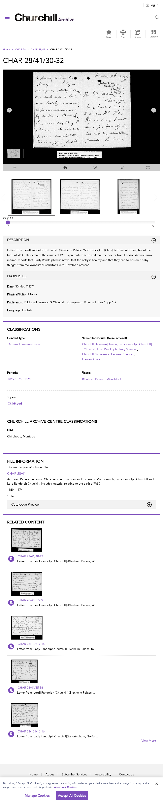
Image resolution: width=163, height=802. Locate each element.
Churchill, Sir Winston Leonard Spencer (107, 354)
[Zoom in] (15, 167)
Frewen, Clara (91, 359)
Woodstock (114, 379)
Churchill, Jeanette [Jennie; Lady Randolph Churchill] (117, 344)
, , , (117, 352)
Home (6, 49)
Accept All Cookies (72, 795)
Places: (86, 372)
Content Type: (16, 338)
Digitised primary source (24, 344)
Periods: (12, 372)
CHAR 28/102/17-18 (31, 644)
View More (149, 740)
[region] (81, 789)
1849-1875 (14, 379)
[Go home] (65, 167)
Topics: (11, 397)
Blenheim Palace (93, 379)
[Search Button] (158, 17)
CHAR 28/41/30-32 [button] (61, 49)
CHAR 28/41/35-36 (30, 687)
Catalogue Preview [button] (25, 504)
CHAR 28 (20, 49)
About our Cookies (65, 787)
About (50, 774)
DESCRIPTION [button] (18, 240)
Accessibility (103, 774)
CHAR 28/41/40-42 (30, 556)
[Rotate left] (95, 167)
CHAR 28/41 (38, 49)
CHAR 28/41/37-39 (30, 600)
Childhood (15, 403)
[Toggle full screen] (148, 167)
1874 (27, 379)
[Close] (156, 783)
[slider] (8, 222)
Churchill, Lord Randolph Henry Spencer (110, 349)
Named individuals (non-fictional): (105, 338)
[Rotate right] (122, 167)
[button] (123, 34)
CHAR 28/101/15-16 (31, 731)
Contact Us (126, 774)
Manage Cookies (37, 795)
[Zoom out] (38, 167)
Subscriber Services (74, 774)
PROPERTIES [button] (16, 276)
